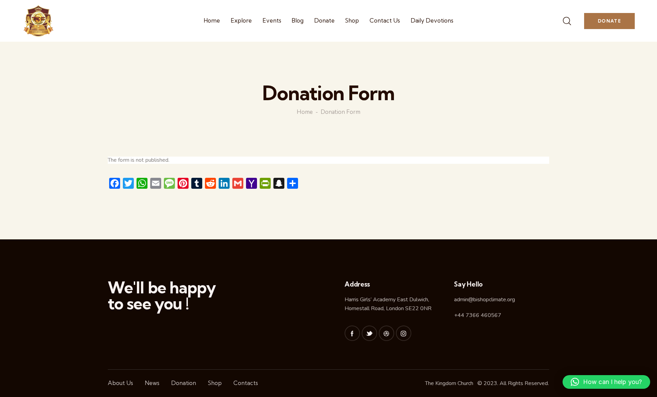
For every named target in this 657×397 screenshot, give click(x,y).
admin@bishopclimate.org (484, 299)
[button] (606, 382)
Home (305, 112)
